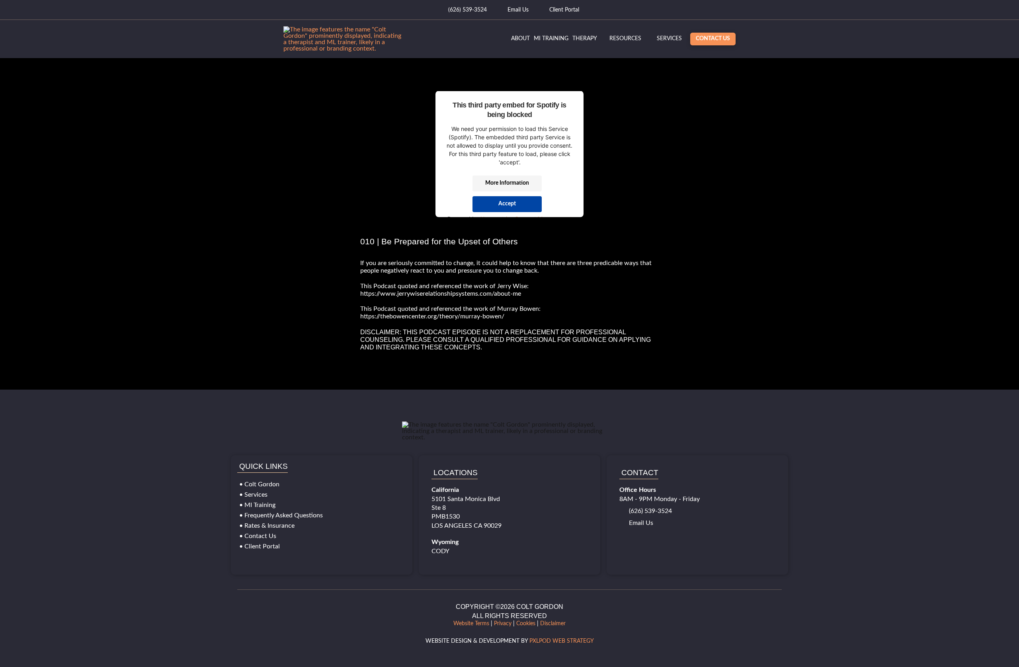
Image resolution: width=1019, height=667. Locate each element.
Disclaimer (553, 623)
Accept (507, 204)
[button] (669, 39)
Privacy (502, 623)
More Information (507, 183)
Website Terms (471, 623)
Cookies (525, 623)
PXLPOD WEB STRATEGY (561, 641)
